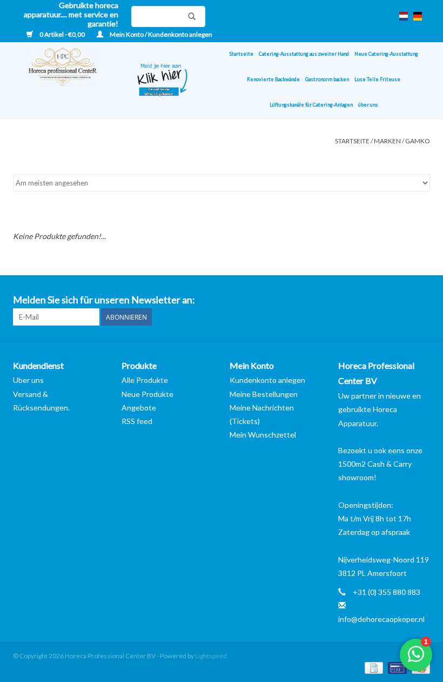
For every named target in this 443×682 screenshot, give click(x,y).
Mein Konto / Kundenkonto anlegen (160, 34)
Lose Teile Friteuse (377, 79)
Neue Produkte (147, 394)
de (417, 16)
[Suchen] (189, 16)
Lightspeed (211, 656)
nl (403, 16)
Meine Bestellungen (264, 394)
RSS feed (137, 421)
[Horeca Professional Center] (67, 80)
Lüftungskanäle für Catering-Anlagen (311, 105)
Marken (387, 141)
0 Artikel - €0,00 (62, 34)
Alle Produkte (145, 380)
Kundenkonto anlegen (267, 380)
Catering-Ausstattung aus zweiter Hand (304, 54)
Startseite (241, 54)
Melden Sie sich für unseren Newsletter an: (104, 300)
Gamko (417, 141)
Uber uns (28, 380)
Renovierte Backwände (273, 79)
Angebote (139, 407)
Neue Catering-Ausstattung (386, 54)
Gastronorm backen (327, 79)
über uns (368, 105)
